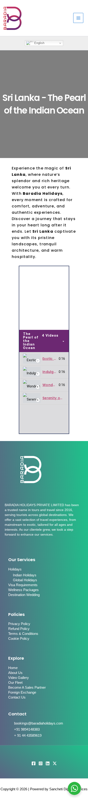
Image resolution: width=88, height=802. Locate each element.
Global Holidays (25, 580)
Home (13, 668)
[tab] (44, 358)
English (38, 43)
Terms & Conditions (23, 634)
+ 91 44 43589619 (28, 735)
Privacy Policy (19, 624)
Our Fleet (15, 682)
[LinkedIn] (48, 763)
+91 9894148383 (27, 729)
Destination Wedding (24, 595)
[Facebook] (33, 763)
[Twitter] (55, 763)
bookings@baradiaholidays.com (38, 723)
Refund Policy (19, 629)
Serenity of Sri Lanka (60, 398)
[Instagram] (40, 763)
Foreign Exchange (22, 692)
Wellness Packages (23, 590)
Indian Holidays (24, 575)
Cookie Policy (18, 638)
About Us (15, 673)
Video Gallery (18, 678)
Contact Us (17, 697)
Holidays (15, 569)
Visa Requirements (23, 585)
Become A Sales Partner (27, 687)
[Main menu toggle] (78, 18)
